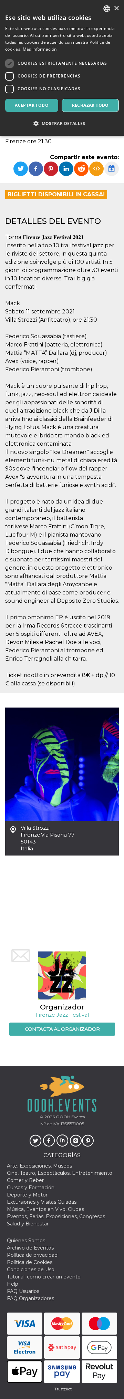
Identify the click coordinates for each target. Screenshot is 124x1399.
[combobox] (106, 8)
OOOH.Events (70, 1116)
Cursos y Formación (30, 1187)
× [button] (116, 8)
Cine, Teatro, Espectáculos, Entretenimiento (59, 1173)
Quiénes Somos (26, 1240)
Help (12, 1284)
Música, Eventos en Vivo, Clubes (45, 1209)
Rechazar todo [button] (90, 105)
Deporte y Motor (27, 1195)
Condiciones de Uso (30, 1269)
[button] (62, 123)
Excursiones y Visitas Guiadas (41, 1202)
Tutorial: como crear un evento (44, 1277)
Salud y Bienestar (28, 1224)
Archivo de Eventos (30, 1248)
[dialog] (62, 68)
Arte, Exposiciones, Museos (39, 1166)
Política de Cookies (29, 1262)
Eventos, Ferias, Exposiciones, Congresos (56, 1216)
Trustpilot (63, 1389)
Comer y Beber (25, 1180)
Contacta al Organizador (62, 1029)
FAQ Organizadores (30, 1298)
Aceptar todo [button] (32, 105)
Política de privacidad (32, 1255)
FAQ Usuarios (23, 1291)
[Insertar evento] (96, 169)
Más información (40, 49)
